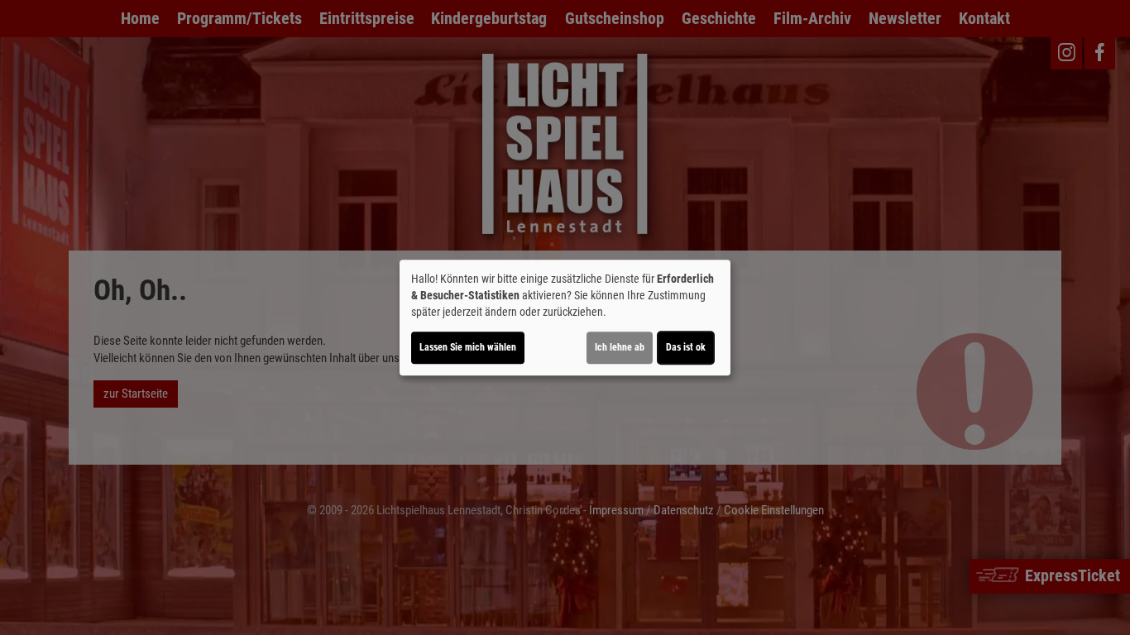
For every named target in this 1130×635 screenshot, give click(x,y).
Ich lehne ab (619, 347)
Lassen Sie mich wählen (467, 347)
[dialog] (565, 317)
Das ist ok (686, 347)
